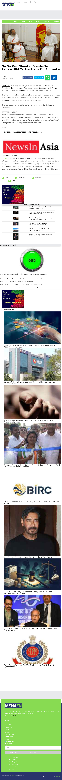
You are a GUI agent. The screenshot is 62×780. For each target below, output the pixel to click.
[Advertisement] (31, 14)
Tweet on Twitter (39, 77)
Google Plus (15, 762)
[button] (30, 2)
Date (4, 77)
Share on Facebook (27, 77)
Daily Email (15, 764)
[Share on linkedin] (54, 77)
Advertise (7, 732)
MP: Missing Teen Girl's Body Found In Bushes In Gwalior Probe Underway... (30, 421)
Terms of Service (9, 725)
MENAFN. (13, 775)
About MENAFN (9, 734)
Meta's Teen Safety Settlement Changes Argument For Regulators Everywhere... (29, 592)
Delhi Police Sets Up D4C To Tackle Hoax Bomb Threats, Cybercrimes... (29, 666)
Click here (16, 716)
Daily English (10, 741)
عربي (25, 2)
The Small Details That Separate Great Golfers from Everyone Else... (17, 281)
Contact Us (8, 729)
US (6, 21)
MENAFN (6, 86)
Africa (37, 21)
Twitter (14, 759)
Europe (15, 21)
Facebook (15, 757)
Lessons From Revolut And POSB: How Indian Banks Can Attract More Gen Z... (30, 346)
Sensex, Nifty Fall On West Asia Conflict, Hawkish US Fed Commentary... (29, 383)
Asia (30, 21)
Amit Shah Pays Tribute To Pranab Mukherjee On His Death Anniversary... (31, 629)
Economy (56, 21)
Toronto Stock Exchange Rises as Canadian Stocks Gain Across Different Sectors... (21, 284)
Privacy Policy (9, 727)
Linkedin (14, 767)
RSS (13, 769)
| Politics (46, 21)
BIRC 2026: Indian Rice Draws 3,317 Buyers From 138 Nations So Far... (31, 503)
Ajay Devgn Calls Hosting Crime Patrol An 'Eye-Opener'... (29, 557)
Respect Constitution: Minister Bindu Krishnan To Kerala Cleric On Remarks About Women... (32, 466)
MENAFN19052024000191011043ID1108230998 (22, 132)
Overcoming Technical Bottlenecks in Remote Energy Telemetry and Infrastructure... (22, 278)
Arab (23, 21)
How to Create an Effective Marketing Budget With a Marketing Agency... (19, 287)
